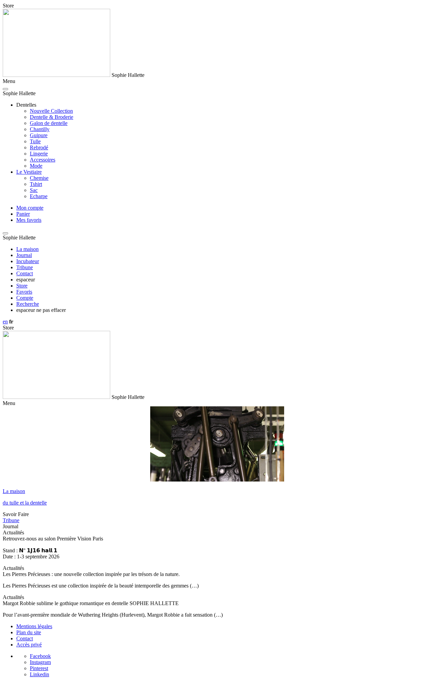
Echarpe (38, 196)
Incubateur (27, 261)
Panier (23, 214)
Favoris (24, 292)
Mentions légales (34, 626)
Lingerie (39, 153)
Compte (24, 298)
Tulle (35, 141)
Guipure (38, 135)
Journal (24, 255)
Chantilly (40, 129)
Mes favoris (28, 220)
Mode (36, 166)
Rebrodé (39, 147)
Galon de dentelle (48, 123)
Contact (24, 273)
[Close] (5, 89)
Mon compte (29, 208)
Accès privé (29, 644)
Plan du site (28, 632)
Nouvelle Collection (51, 111)
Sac (34, 190)
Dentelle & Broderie (51, 117)
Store (21, 286)
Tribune (24, 267)
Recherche (27, 304)
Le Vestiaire (29, 172)
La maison (27, 249)
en (5, 321)
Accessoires (42, 160)
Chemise (39, 178)
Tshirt (36, 184)
